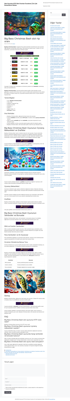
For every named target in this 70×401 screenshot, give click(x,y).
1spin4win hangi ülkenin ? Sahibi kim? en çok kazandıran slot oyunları (57, 29)
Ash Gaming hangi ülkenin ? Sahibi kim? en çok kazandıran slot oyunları (58, 82)
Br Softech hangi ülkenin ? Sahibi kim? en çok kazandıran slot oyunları (57, 167)
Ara (51, 12)
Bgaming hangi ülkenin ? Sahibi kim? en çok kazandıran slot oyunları (57, 109)
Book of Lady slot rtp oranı (56, 148)
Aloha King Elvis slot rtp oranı (56, 57)
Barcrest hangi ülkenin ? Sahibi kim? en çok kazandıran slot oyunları (57, 98)
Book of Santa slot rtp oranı (56, 149)
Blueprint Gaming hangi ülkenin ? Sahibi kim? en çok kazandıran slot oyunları (58, 139)
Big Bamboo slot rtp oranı (55, 112)
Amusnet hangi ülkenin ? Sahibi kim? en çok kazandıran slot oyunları (57, 68)
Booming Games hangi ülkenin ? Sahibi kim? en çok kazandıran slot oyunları (58, 153)
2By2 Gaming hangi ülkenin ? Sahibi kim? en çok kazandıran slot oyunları (58, 40)
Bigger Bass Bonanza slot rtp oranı (57, 135)
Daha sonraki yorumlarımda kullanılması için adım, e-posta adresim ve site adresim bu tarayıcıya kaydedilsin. (24, 388)
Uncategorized (8, 350)
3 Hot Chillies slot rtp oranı (56, 43)
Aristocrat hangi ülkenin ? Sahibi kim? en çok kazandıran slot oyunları (57, 72)
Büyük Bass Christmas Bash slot (12, 351)
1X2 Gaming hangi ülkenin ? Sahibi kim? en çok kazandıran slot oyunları (57, 34)
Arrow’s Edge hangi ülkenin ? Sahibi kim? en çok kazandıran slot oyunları (58, 77)
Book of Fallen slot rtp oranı (56, 146)
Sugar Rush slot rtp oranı (10, 354)
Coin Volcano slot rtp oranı (56, 182)
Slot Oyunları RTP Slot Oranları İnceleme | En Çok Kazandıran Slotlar (52, 4)
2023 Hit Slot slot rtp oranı (56, 36)
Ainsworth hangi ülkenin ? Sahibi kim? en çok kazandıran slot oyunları (57, 55)
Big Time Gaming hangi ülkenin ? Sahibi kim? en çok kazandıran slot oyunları (58, 131)
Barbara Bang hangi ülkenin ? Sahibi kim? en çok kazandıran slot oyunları (58, 93)
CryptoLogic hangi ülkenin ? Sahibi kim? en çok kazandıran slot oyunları (57, 186)
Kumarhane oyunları (38, 351)
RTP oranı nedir (15, 352)
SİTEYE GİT (36, 58)
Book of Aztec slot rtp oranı (56, 144)
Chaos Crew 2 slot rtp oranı (56, 172)
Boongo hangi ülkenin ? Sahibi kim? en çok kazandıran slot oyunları (56, 158)
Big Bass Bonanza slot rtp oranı (57, 120)
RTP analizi (11, 352)
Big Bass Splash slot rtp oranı (56, 127)
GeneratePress (52, 399)
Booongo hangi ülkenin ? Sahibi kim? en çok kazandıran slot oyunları (57, 162)
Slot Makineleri (21, 352)
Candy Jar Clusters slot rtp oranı (57, 170)
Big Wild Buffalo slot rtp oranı (56, 134)
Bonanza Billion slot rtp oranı (56, 142)
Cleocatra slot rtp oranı (55, 177)
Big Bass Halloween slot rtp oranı (57, 125)
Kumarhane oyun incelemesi (30, 351)
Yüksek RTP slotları (28, 352)
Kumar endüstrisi (21, 351)
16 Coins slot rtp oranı (55, 25)
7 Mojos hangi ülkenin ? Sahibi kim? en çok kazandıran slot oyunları (57, 50)
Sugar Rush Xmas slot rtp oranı (11, 353)
